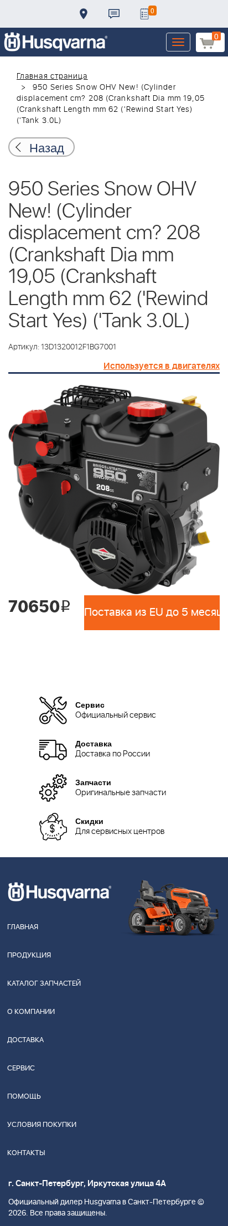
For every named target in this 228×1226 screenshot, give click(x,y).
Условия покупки (41, 1125)
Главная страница (52, 76)
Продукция (29, 955)
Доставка (83, 13)
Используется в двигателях (161, 366)
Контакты (114, 13)
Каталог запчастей (44, 983)
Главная (22, 927)
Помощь (24, 1096)
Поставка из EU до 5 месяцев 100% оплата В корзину (152, 612)
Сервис (21, 1068)
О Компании (31, 1012)
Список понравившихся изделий (144, 13)
